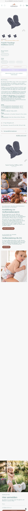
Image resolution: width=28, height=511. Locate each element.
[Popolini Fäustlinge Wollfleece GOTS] (14, 151)
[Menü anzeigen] (1, 5)
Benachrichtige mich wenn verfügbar (14, 74)
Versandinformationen (10, 131)
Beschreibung (4, 79)
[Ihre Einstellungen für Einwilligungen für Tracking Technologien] (26, 509)
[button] (4, 5)
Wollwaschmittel (4, 117)
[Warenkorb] (23, 5)
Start (2, 40)
